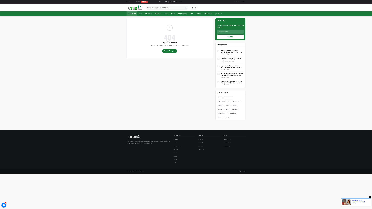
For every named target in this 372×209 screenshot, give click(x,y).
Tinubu (234, 105)
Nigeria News (221, 113)
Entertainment (229, 98)
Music (173, 14)
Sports (166, 14)
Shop (191, 14)
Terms (243, 171)
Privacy (239, 171)
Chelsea (227, 117)
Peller (227, 109)
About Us (200, 139)
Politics (175, 156)
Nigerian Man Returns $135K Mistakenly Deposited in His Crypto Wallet (231, 51)
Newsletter (236, 2)
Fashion (198, 14)
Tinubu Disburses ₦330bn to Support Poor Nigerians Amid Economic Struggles (232, 74)
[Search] (186, 7)
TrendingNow (236, 102)
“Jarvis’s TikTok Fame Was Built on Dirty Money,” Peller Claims (231, 59)
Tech (175, 163)
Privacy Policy (208, 14)
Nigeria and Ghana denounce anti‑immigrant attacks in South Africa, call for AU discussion (230, 66)
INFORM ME (230, 37)
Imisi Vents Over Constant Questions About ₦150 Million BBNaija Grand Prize (232, 82)
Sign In (194, 7)
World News (148, 14)
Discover (133, 14)
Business (176, 139)
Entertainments (182, 14)
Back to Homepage (169, 51)
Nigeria (220, 117)
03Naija (220, 105)
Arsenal (220, 109)
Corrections (227, 146)
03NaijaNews (221, 102)
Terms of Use (227, 143)
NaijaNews (234, 109)
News (140, 14)
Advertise (243, 2)
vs (229, 102)
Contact (200, 143)
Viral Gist (158, 14)
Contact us (218, 14)
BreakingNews (232, 113)
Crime (175, 143)
